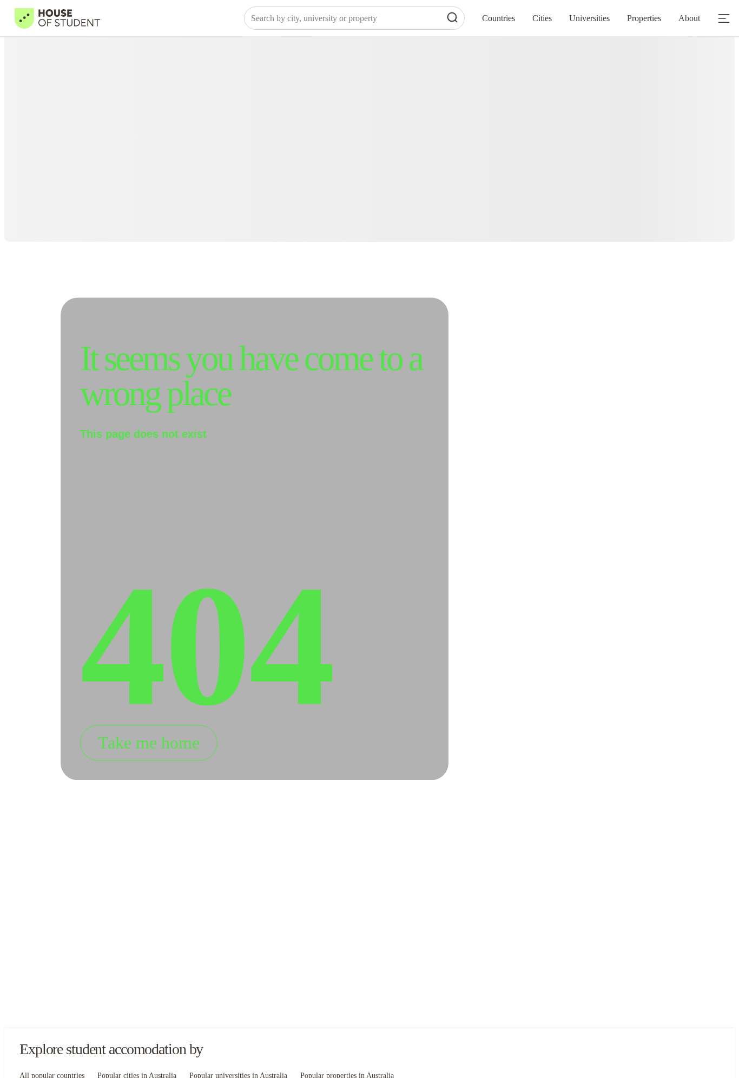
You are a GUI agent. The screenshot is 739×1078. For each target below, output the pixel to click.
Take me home (149, 743)
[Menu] (723, 18)
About (689, 18)
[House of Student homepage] (57, 18)
